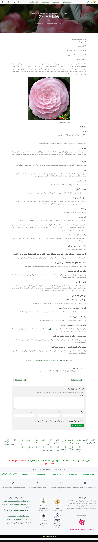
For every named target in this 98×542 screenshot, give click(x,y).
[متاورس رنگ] (63, 449)
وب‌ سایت (32, 412)
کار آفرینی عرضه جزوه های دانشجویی (17, 519)
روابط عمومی (56, 2)
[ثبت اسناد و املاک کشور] (85, 442)
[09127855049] (14, 2)
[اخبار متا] (27, 442)
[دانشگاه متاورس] (20, 442)
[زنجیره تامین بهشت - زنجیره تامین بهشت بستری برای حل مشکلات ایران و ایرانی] (87, 2)
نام (82, 412)
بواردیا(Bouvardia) (21, 380)
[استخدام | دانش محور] (13, 442)
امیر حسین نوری (39, 23)
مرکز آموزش (55, 13)
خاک (80, 184)
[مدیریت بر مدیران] (49, 442)
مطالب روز (48, 13)
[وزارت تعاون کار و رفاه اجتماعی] (92, 442)
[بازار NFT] (70, 449)
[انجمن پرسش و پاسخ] (70, 442)
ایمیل (57, 412)
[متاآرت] (35, 449)
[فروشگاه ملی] (63, 442)
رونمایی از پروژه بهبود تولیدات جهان (18, 522)
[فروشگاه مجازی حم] (6, 442)
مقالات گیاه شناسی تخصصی (38, 13)
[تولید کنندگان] (56, 442)
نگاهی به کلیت (34, 2)
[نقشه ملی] (56, 449)
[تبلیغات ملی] (78, 449)
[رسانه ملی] (35, 442)
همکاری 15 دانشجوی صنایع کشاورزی (17, 516)
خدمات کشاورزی (63, 13)
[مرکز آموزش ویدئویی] (78, 442)
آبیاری (50, 329)
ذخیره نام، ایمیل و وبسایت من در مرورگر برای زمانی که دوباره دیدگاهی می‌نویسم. (57, 421)
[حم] (42, 442)
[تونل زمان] (42, 449)
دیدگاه (81, 395)
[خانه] (20, 449)
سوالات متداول (45, 2)
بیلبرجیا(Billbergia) (77, 380)
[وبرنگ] (27, 449)
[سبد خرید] (2, 2)
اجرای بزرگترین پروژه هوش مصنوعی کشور (16, 501)
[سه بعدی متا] (49, 449)
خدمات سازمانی (67, 2)
